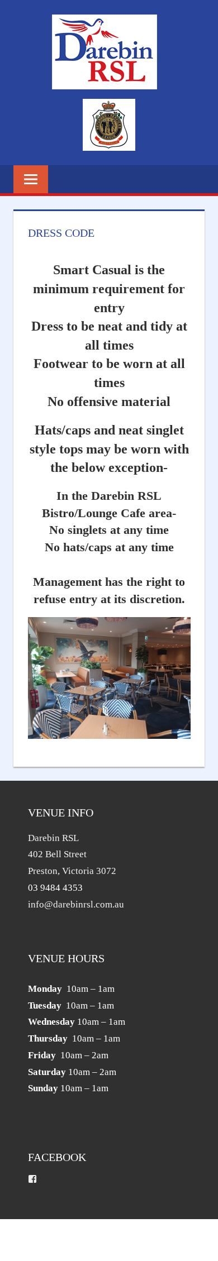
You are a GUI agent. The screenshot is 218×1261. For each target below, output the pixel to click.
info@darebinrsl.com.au (76, 904)
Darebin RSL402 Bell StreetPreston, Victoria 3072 (72, 855)
